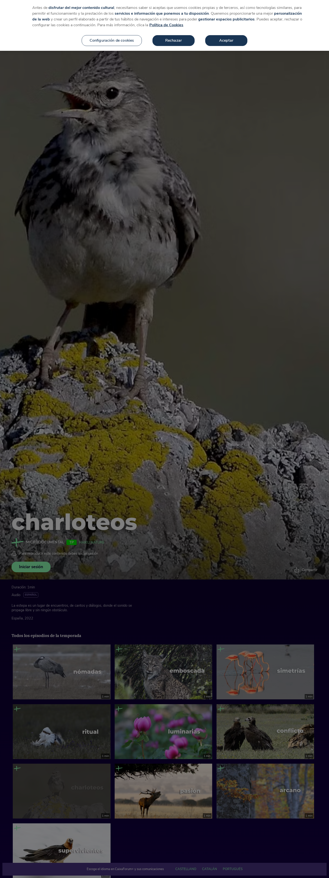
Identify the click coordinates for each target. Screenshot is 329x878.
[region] (164, 25)
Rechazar (173, 40)
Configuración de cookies (112, 40)
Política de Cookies (166, 25)
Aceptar (226, 40)
